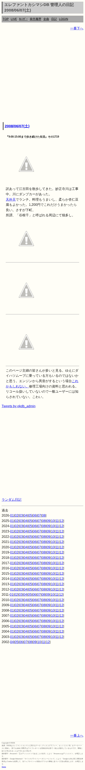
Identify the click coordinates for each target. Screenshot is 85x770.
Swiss (4, 767)
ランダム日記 (11, 499)
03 (21, 515)
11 (57, 521)
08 (44, 515)
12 (61, 521)
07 (39, 515)
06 (35, 515)
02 (16, 515)
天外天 (11, 199)
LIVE (14, 19)
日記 (54, 19)
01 (12, 515)
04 (25, 515)
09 (48, 521)
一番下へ (76, 28)
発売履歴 (35, 19)
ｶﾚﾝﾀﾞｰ (23, 19)
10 (53, 521)
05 (30, 515)
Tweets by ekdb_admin (18, 406)
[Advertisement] (42, 76)
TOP (6, 19)
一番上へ (76, 735)
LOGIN (63, 19)
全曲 (46, 19)
